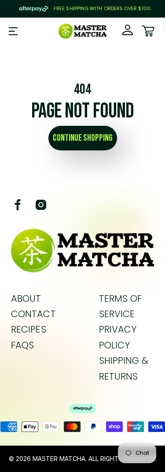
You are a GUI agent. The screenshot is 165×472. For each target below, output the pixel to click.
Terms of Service (120, 306)
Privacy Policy (118, 337)
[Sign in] (127, 31)
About (26, 298)
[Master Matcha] (83, 31)
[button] (13, 31)
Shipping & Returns (124, 368)
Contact (33, 313)
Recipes (28, 329)
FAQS (22, 345)
